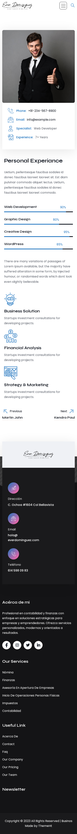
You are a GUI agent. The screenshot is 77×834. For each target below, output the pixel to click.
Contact (8, 744)
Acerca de (10, 736)
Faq (5, 752)
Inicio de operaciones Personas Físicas (30, 695)
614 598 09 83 (18, 570)
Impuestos (10, 703)
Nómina (7, 672)
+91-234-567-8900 (42, 111)
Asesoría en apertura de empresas (28, 688)
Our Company (12, 759)
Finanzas (8, 680)
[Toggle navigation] (63, 5)
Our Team (9, 775)
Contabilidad (11, 711)
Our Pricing (10, 767)
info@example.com (41, 119)
